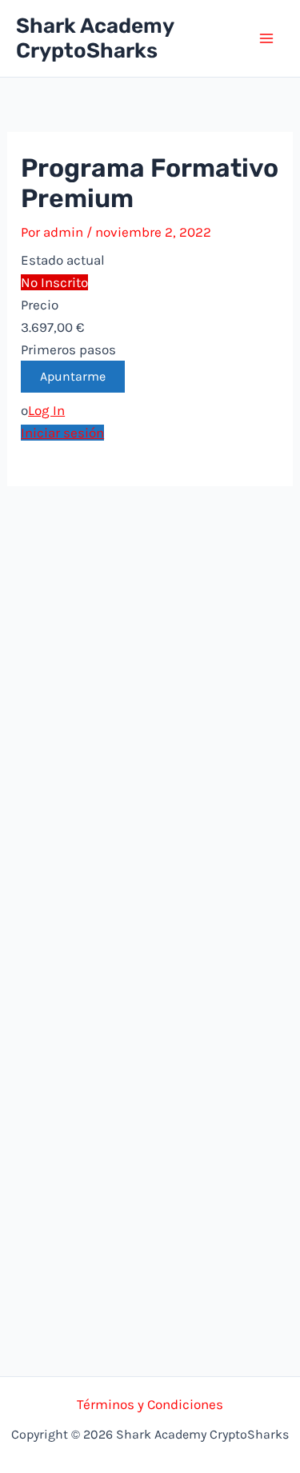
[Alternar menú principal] (266, 38)
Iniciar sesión (62, 433)
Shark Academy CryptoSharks (95, 38)
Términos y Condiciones (150, 1404)
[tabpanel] (150, 432)
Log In (46, 410)
